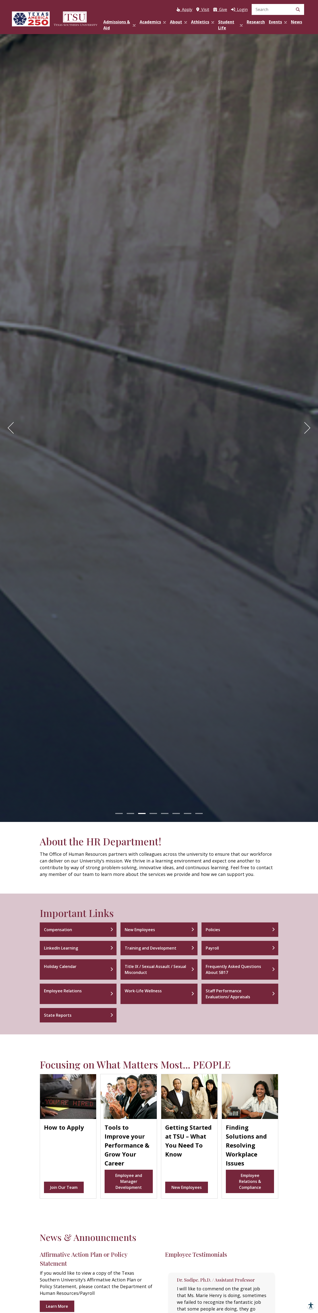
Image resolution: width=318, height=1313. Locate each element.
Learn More (57, 1306)
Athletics (200, 22)
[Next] (306, 428)
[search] (278, 9)
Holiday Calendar (60, 966)
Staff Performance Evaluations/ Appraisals (228, 994)
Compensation (58, 929)
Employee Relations (63, 991)
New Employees (140, 929)
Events (275, 22)
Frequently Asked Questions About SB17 (233, 969)
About (176, 22)
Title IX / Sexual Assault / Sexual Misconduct (155, 969)
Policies (213, 929)
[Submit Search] (298, 9)
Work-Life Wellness (143, 991)
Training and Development (150, 948)
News (296, 22)
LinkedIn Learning (61, 948)
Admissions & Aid (116, 25)
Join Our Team (64, 1187)
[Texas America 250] (31, 18)
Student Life (226, 25)
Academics (150, 22)
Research (256, 22)
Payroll (212, 948)
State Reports (58, 1015)
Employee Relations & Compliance (250, 1181)
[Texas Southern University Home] (75, 18)
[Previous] (12, 428)
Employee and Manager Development (128, 1181)
